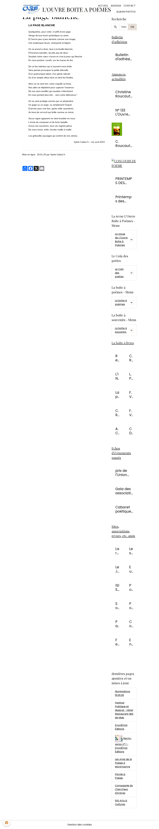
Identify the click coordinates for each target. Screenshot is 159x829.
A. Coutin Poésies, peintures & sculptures (117, 431)
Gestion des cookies (79, 824)
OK (132, 27)
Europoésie (131, 569)
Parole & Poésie (117, 624)
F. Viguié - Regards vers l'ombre (131, 394)
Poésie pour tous (131, 606)
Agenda (116, 5)
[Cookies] (6, 822)
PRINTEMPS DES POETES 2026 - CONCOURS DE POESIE (123, 181)
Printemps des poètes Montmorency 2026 (123, 199)
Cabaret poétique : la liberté (124, 509)
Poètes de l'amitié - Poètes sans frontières (131, 587)
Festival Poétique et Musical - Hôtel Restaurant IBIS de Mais (124, 710)
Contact (130, 5)
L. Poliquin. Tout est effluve (131, 376)
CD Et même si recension (131, 431)
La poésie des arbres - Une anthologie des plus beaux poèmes (117, 394)
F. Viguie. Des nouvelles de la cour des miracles (131, 413)
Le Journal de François (117, 569)
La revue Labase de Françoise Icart (117, 551)
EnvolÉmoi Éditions (131, 642)
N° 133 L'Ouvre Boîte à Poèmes (122, 112)
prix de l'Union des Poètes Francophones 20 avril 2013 (123, 473)
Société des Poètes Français (117, 606)
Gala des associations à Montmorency (124, 491)
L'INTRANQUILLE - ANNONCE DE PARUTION (117, 376)
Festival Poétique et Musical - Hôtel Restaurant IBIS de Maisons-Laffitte (117, 642)
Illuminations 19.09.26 (122, 693)
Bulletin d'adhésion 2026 (123, 57)
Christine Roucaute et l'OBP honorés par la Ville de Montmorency (123, 94)
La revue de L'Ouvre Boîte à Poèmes (121, 239)
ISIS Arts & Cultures (117, 587)
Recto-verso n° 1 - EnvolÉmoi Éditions (117, 358)
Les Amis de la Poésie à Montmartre (131, 551)
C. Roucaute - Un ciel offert (123, 143)
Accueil (103, 5)
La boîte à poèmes (121, 302)
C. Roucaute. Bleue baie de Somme (117, 413)
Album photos (126, 11)
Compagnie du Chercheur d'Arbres (131, 624)
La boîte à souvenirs (121, 330)
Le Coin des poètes (119, 272)
